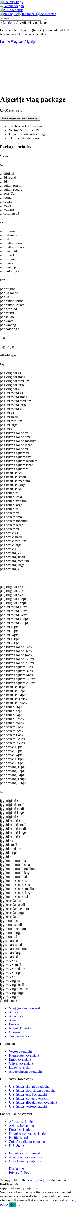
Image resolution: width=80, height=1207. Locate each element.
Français (30, 14)
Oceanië (14, 1032)
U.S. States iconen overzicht (28, 1098)
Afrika (13, 1012)
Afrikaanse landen (21, 1121)
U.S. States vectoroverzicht (28, 1106)
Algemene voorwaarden (26, 1157)
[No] (18, 1205)
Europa (14, 1024)
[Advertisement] (40, 68)
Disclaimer (16, 1169)
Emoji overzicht (20, 1059)
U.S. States (16, 1145)
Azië (12, 1020)
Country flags (35, 1180)
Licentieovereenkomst (24, 1153)
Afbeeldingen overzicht (25, 1071)
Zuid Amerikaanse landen (27, 1141)
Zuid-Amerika (19, 1036)
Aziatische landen (21, 1125)
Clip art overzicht (21, 1063)
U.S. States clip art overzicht (29, 1086)
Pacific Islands (19, 1137)
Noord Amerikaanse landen (28, 1133)
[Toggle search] (2, 7)
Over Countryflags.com (25, 1161)
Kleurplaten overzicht (24, 1055)
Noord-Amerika (20, 1028)
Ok (12, 1204)
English (12, 14)
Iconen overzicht (20, 1067)
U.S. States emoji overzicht (28, 1094)
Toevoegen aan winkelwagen (20, 118)
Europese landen (20, 1129)
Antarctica (16, 1016)
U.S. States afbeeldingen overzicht (33, 1102)
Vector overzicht (20, 1051)
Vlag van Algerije (23, 42)
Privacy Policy (19, 1173)
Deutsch (50, 14)
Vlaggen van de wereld (25, 1008)
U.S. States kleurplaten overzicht (32, 1090)
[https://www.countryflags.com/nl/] (11, 2)
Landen (8, 22)
